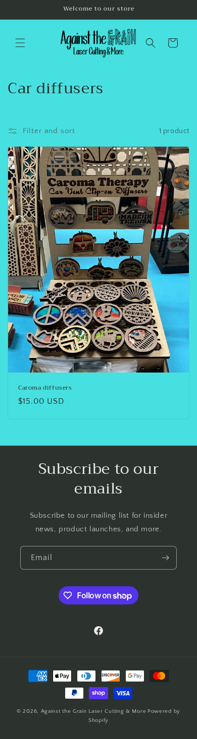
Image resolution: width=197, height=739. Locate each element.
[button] (20, 43)
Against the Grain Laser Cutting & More (93, 711)
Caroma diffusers (45, 388)
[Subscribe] (165, 558)
